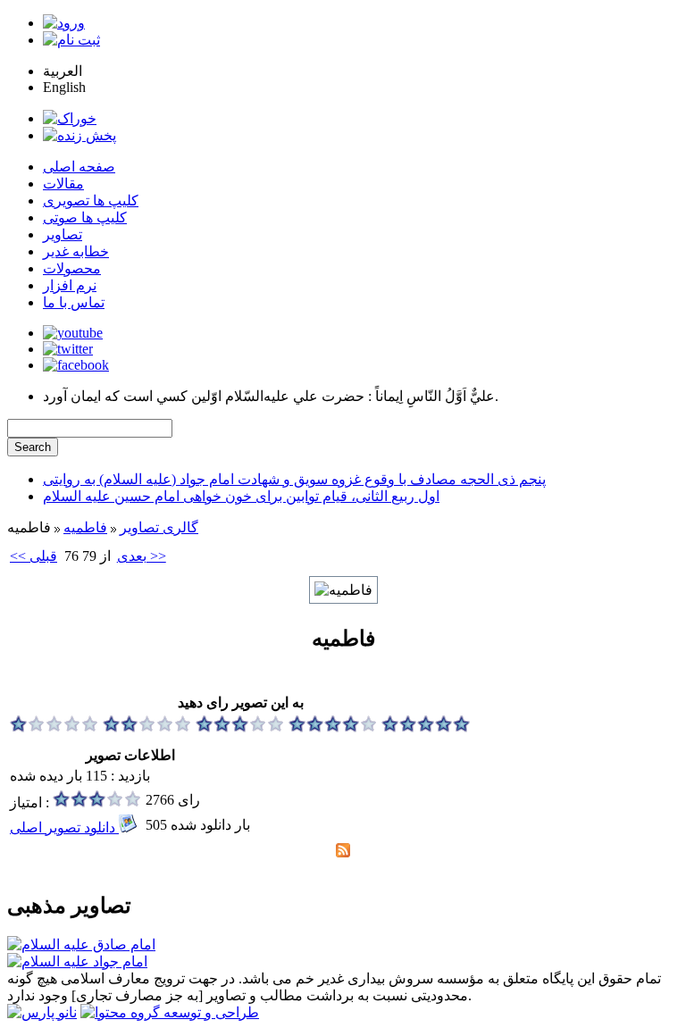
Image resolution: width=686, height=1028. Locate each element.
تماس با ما (74, 302)
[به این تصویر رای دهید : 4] (333, 727)
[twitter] (68, 348)
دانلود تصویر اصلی (64, 827)
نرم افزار (69, 285)
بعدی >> (141, 556)
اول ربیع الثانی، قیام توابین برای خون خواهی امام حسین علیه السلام (241, 496)
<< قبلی (33, 556)
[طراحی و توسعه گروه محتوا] (169, 1012)
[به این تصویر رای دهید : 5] (426, 727)
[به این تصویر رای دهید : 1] (54, 727)
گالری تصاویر (159, 527)
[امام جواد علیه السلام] (77, 961)
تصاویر (62, 234)
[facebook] (76, 364)
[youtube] (73, 332)
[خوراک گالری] (343, 852)
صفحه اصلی (79, 166)
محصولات (72, 268)
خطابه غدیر (76, 251)
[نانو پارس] (42, 1012)
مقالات (63, 183)
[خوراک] (69, 118)
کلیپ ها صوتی (85, 217)
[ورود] (64, 22)
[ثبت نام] (71, 39)
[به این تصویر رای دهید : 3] (240, 727)
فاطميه (85, 527)
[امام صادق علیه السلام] (81, 944)
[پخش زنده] (79, 135)
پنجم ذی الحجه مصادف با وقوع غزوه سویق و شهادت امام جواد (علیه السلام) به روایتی (294, 479)
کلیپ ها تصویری (90, 200)
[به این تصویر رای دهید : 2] (147, 727)
